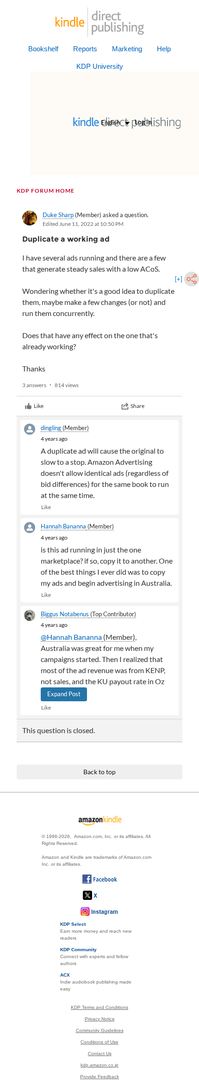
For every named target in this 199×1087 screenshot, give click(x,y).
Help (164, 49)
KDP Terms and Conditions (99, 1007)
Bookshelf (43, 49)
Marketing (127, 49)
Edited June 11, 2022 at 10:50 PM (83, 223)
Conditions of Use (99, 1041)
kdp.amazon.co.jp (99, 1065)
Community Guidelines (100, 1030)
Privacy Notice (100, 1018)
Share (137, 405)
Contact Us (100, 1053)
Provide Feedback (99, 1076)
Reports (85, 49)
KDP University (99, 66)
